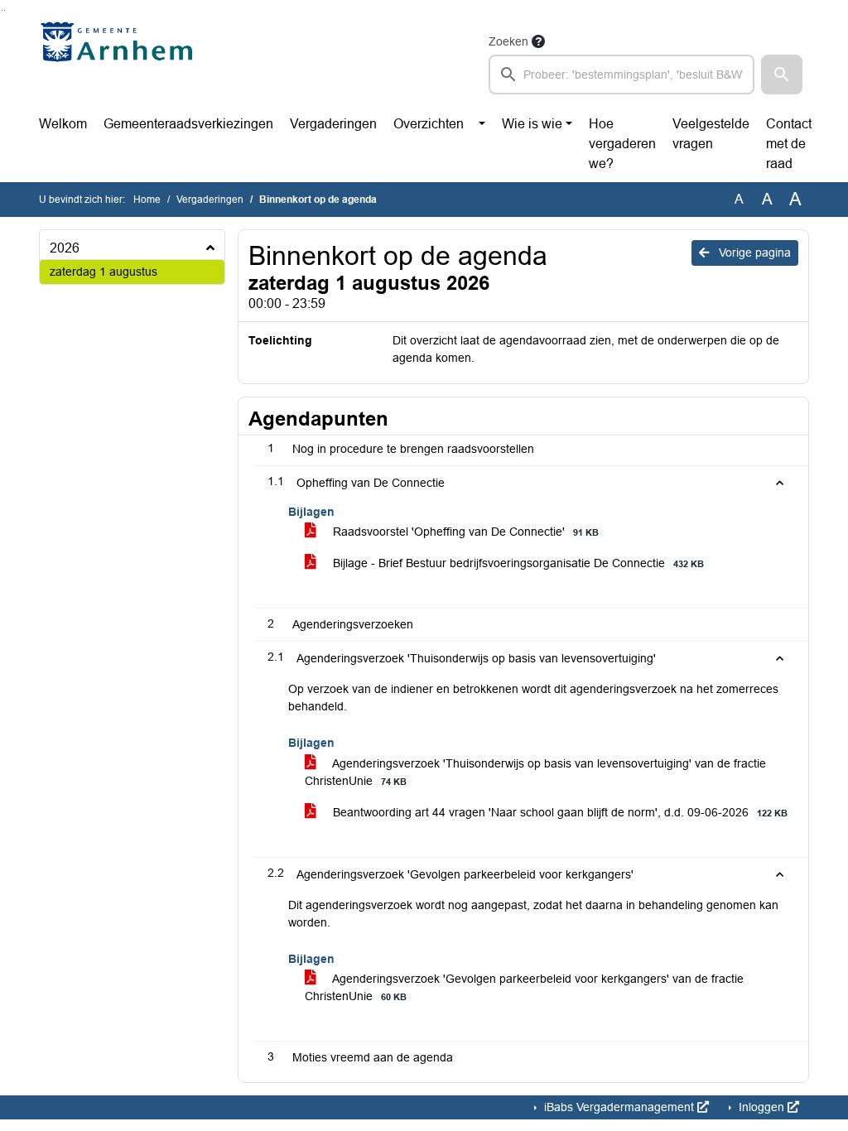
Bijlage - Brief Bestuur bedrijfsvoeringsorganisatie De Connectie (517, 563)
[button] (781, 74)
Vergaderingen (333, 124)
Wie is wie (532, 124)
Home (147, 199)
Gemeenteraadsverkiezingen (188, 124)
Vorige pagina (753, 252)
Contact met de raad (789, 144)
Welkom (63, 124)
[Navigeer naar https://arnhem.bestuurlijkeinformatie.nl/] (120, 63)
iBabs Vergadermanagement (619, 1107)
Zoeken (508, 41)
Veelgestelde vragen (710, 134)
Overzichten (428, 124)
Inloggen (761, 1107)
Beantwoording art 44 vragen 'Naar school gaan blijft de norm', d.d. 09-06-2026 (559, 812)
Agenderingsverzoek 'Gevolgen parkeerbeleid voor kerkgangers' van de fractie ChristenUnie (524, 987)
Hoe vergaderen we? (622, 144)
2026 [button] (65, 248)
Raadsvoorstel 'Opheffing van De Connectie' (464, 531)
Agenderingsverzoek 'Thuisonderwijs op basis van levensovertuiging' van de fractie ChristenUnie (535, 772)
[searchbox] (621, 74)
